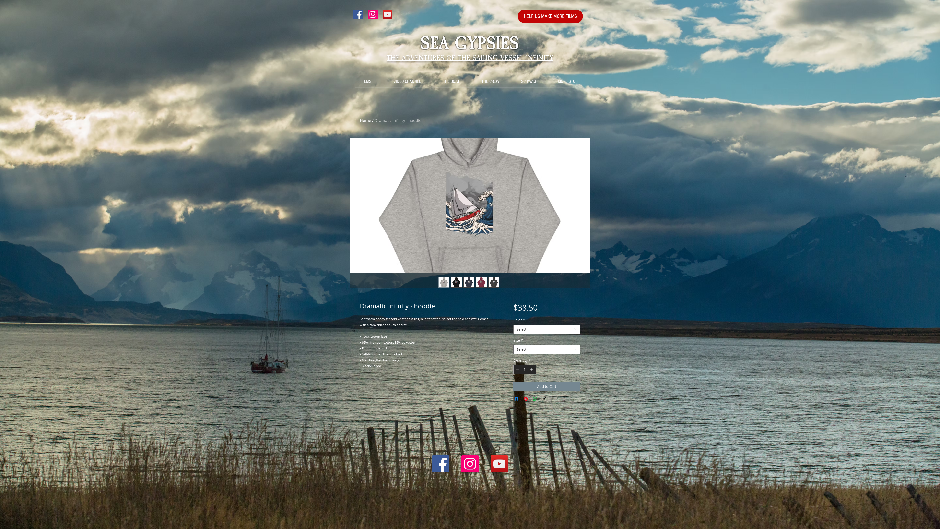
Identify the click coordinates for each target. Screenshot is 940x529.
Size (518, 340)
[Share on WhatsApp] (535, 399)
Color (519, 320)
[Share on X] (544, 399)
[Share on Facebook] (516, 399)
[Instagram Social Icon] (373, 14)
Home (365, 120)
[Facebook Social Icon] (358, 14)
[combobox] (546, 329)
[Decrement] (517, 369)
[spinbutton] (524, 369)
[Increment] (532, 369)
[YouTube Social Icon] (387, 14)
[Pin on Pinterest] (526, 399)
